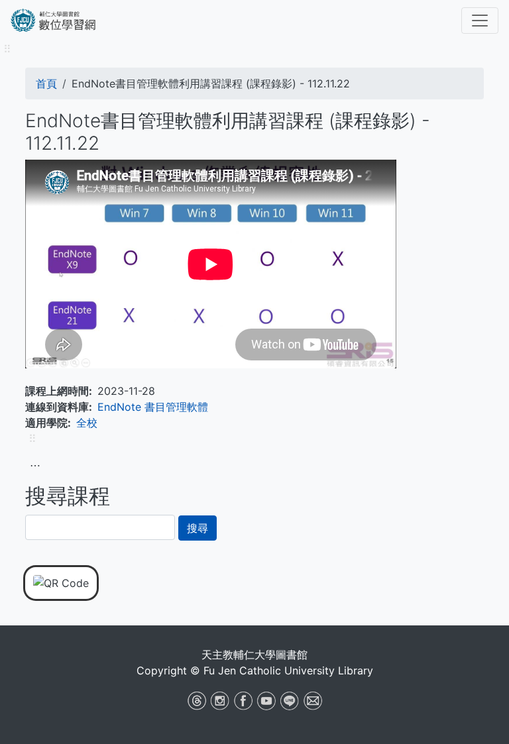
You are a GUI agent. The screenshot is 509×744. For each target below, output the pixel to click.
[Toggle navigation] (479, 20)
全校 (86, 422)
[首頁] (67, 20)
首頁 (46, 83)
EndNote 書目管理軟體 (152, 406)
